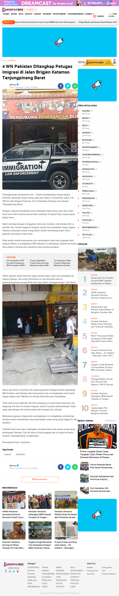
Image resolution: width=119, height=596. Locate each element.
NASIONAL (87, 177)
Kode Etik (90, 574)
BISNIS (14, 14)
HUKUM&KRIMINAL (76, 14)
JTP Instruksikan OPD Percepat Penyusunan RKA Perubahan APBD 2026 (15, 263)
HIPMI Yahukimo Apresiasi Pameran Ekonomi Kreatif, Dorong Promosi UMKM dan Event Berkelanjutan (102, 296)
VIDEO (73, 587)
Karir (104, 571)
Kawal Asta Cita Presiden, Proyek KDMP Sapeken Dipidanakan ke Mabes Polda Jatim (102, 281)
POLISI (44, 583)
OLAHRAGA (46, 577)
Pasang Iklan (107, 567)
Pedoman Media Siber (109, 574)
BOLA (21, 14)
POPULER (87, 220)
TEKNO (45, 587)
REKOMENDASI (89, 227)
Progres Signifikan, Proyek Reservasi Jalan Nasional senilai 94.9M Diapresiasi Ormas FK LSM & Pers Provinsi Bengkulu (39, 263)
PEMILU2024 (88, 191)
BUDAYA (28, 14)
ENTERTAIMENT (59, 14)
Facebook (5, 575)
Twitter (13, 575)
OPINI (58, 577)
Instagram (9, 575)
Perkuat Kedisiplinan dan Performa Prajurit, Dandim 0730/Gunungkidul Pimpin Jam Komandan (102, 478)
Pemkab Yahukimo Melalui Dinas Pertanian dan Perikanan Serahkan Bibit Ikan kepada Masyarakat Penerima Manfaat (102, 324)
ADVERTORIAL (33, 567)
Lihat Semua (110, 421)
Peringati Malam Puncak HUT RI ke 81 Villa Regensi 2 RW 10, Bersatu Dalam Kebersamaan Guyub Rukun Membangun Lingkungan (102, 382)
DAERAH (37, 14)
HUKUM (31, 574)
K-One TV (30, 9)
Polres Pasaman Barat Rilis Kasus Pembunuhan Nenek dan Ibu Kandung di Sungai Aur (101, 466)
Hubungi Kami (92, 571)
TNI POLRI (87, 235)
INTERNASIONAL (90, 162)
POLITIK (86, 213)
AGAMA (6, 14)
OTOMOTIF (87, 184)
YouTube (17, 575)
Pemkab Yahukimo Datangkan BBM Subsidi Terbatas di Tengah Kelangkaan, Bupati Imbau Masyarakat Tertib (102, 397)
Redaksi (90, 567)
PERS (30, 583)
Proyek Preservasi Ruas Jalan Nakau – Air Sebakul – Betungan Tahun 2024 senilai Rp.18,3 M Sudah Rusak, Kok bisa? (102, 353)
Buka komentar (41, 479)
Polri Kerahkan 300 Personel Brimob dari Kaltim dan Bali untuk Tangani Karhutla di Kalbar (100, 490)
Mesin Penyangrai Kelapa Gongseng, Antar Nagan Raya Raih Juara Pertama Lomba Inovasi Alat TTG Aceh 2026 (102, 339)
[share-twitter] (68, 86)
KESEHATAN (88, 169)
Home (4, 60)
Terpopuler (8, 22)
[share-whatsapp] (75, 86)
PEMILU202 (32, 580)
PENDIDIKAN (88, 198)
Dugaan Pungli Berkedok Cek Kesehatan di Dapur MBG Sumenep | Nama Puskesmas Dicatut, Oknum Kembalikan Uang (102, 368)
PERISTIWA (20, 455)
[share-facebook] (61, 86)
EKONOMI (47, 14)
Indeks (100, 16)
